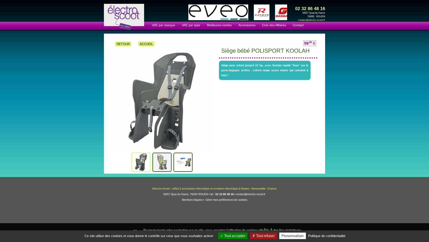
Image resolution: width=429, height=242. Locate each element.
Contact (298, 25)
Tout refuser (265, 236)
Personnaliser (293, 236)
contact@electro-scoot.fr (311, 20)
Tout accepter (234, 236)
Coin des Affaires (274, 25)
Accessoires (246, 25)
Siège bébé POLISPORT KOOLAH (265, 50)
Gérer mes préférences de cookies (226, 199)
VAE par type (191, 25)
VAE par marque (163, 25)
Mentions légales (192, 199)
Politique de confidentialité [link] (326, 236)
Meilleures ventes (219, 25)
